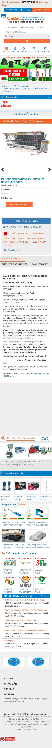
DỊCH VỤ (9, 694)
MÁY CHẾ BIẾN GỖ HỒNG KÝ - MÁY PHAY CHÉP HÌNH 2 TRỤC (23, 463)
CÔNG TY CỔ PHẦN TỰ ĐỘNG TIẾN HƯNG (9, 591)
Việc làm (6, 51)
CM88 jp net (10, 641)
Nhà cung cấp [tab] (27, 28)
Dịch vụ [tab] (41, 28)
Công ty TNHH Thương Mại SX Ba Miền (40, 571)
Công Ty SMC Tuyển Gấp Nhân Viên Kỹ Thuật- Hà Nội (26, 630)
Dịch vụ (24, 51)
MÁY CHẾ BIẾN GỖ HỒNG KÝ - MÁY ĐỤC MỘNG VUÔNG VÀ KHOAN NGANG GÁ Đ (10, 463)
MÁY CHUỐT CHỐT (36, 462)
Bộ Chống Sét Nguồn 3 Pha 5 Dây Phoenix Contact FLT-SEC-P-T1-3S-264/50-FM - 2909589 (37, 546)
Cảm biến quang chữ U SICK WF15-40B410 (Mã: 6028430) (37, 524)
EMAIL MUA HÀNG (20, 204)
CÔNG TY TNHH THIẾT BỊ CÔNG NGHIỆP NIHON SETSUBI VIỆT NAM (25, 591)
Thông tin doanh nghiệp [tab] (14, 264)
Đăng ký (26, 10)
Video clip (45, 51)
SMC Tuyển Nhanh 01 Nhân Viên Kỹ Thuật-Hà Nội (24, 600)
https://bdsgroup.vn (22, 733)
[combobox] (27, 36)
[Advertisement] (26, 408)
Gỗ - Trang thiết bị (21, 86)
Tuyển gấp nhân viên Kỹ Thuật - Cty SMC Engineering (26, 610)
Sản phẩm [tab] (12, 28)
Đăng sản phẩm (43, 10)
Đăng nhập (12, 10)
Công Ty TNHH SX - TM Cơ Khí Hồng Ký (23, 227)
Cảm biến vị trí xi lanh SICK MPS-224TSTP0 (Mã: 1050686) (13, 524)
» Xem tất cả (43, 596)
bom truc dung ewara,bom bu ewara (6, 498)
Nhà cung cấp (34, 51)
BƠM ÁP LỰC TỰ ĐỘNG (18, 498)
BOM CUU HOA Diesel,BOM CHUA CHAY (32, 498)
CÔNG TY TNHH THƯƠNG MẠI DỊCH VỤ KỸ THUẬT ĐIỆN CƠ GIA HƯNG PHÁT (41, 591)
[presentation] (43, 439)
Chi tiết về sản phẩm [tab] (12, 259)
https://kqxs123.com (39, 733)
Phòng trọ (9, 733)
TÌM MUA (9, 689)
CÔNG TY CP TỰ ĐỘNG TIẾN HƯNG (25, 571)
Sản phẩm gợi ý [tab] (40, 264)
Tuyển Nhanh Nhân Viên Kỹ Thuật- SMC (21, 620)
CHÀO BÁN (10, 683)
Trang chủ (6, 86)
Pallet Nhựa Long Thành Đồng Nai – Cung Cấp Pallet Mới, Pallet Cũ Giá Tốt (13, 546)
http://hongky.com (12, 250)
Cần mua (15, 51)
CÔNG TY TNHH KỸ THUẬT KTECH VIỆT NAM (9, 571)
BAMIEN (8, 678)
